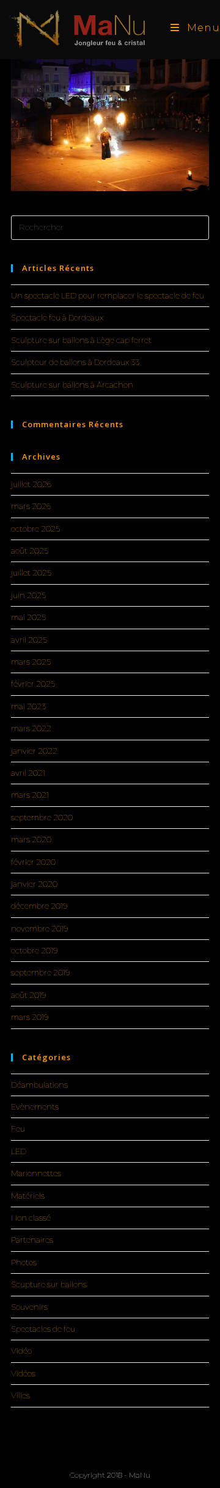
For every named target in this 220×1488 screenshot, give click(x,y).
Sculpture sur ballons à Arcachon (72, 384)
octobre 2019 (34, 950)
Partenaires (32, 1239)
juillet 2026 (31, 484)
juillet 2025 (31, 572)
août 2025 (29, 550)
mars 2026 (31, 506)
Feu (18, 1128)
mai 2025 (28, 617)
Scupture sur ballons (49, 1284)
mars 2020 (31, 839)
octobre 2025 (35, 528)
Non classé (31, 1218)
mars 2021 (30, 795)
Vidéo (21, 1351)
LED (18, 1151)
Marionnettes (36, 1173)
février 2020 (33, 862)
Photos (24, 1262)
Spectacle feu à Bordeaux (57, 317)
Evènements (35, 1106)
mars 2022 (31, 728)
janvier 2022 (34, 751)
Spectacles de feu (43, 1329)
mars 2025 (31, 661)
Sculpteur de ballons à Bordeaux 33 (75, 362)
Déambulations (39, 1084)
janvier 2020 (34, 884)
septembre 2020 (42, 817)
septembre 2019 (40, 972)
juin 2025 (28, 595)
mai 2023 (28, 706)
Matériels (28, 1196)
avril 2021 (28, 773)
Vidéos (23, 1373)
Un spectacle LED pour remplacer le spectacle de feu (107, 295)
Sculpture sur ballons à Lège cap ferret (81, 340)
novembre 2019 (39, 928)
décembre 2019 (39, 906)
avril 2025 (29, 640)
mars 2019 (29, 1017)
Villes (20, 1395)
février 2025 (33, 683)
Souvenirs (29, 1307)
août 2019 (28, 995)
